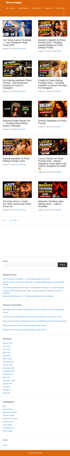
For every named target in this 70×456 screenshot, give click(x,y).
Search (5, 261)
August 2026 (7, 343)
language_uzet (8, 309)
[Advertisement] (35, 241)
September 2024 (9, 380)
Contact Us (48, 8)
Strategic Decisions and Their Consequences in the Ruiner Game (37, 317)
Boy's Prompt (7, 409)
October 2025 (8, 374)
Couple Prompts (23, 8)
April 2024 (6, 393)
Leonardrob (7, 317)
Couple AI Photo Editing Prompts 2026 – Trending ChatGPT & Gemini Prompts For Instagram (52, 84)
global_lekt (7, 321)
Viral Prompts (36, 8)
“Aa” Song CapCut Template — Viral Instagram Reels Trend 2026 (17, 42)
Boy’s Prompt (10, 8)
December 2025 (8, 368)
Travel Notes (7, 425)
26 (11, 220)
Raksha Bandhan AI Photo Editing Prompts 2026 (16, 159)
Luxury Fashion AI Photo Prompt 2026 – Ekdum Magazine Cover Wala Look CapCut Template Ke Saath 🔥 (52, 163)
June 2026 (7, 349)
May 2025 (6, 377)
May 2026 (6, 352)
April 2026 (6, 355)
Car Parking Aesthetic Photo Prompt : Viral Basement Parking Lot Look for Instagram (17, 84)
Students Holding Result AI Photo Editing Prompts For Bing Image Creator (40, 321)
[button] (63, 13)
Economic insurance (10, 418)
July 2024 (6, 387)
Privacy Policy (60, 8)
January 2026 (8, 365)
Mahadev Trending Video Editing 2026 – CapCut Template (51, 204)
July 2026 (6, 346)
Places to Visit (8, 422)
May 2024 (6, 390)
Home (5, 445)
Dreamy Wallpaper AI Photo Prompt (52, 122)
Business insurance (10, 412)
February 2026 (8, 362)
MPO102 (6, 325)
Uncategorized (8, 428)
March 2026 (7, 359)
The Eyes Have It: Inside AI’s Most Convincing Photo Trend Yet (17, 204)
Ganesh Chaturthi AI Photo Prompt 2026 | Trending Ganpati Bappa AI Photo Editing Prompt (52, 44)
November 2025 (9, 371)
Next (15, 220)
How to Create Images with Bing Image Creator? (29, 325)
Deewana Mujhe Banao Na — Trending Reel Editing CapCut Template (16, 123)
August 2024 (7, 384)
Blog (4, 406)
